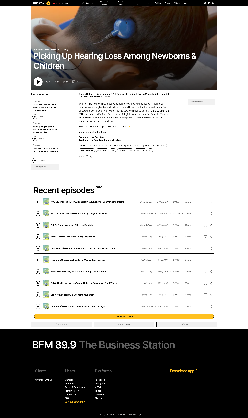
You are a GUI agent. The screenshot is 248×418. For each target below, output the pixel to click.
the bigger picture (158, 145)
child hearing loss (140, 145)
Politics (158, 3)
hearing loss (102, 150)
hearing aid (140, 150)
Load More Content (124, 316)
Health (148, 3)
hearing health (86, 145)
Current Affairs (136, 3)
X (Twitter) (100, 387)
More (186, 3)
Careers (69, 380)
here (129, 126)
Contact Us (70, 394)
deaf (113, 150)
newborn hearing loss (120, 145)
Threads (99, 398)
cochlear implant (125, 150)
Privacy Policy (72, 390)
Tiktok (98, 390)
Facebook (100, 380)
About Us (69, 383)
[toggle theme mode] (209, 3)
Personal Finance (104, 3)
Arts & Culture (120, 3)
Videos (177, 3)
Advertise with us (43, 380)
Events (167, 3)
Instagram (100, 383)
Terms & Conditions (75, 387)
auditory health (102, 145)
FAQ (67, 398)
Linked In (99, 394)
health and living (87, 150)
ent (150, 150)
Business (89, 3)
